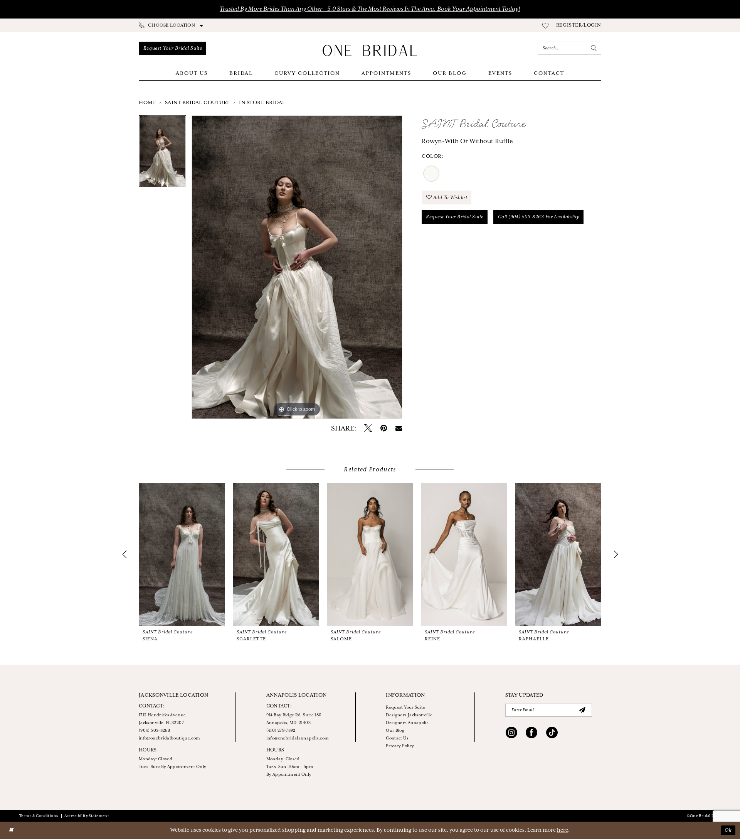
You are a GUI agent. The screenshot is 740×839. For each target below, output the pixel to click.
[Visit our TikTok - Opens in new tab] (552, 733)
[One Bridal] (370, 50)
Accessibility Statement (86, 816)
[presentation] (182, 554)
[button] (578, 25)
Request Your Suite (405, 707)
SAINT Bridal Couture (197, 103)
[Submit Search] (594, 48)
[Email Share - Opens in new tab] (398, 428)
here (562, 830)
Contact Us (397, 738)
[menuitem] (171, 25)
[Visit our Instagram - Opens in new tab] (511, 733)
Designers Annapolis (407, 723)
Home (147, 103)
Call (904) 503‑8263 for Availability (538, 217)
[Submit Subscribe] (582, 710)
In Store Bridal (262, 103)
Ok (728, 830)
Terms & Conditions (38, 816)
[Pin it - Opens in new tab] (383, 428)
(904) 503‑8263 (154, 730)
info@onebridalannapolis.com (297, 738)
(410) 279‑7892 (281, 730)
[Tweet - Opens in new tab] (368, 429)
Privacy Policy (400, 746)
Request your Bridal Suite (454, 217)
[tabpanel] (162, 153)
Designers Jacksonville (409, 715)
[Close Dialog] (11, 830)
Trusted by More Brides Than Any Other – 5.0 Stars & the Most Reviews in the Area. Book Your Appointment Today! (370, 9)
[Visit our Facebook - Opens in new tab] (531, 733)
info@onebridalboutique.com (169, 738)
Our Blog (395, 730)
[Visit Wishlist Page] (545, 25)
